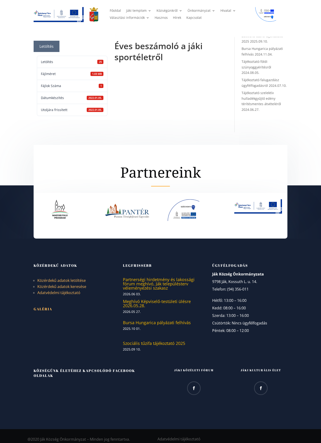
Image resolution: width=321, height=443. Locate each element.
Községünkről (167, 11)
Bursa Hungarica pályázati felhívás (157, 322)
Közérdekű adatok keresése (61, 286)
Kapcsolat (194, 18)
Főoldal (115, 11)
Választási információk (127, 18)
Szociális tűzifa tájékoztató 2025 (154, 343)
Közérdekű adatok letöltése (61, 280)
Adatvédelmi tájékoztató (58, 292)
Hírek (177, 18)
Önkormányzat (199, 11)
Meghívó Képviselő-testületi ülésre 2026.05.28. (157, 303)
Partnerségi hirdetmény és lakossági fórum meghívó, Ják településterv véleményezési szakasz (159, 284)
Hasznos (161, 18)
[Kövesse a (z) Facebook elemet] (194, 388)
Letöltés (46, 46)
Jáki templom (136, 11)
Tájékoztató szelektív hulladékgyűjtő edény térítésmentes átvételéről (261, 98)
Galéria (43, 309)
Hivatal (225, 11)
